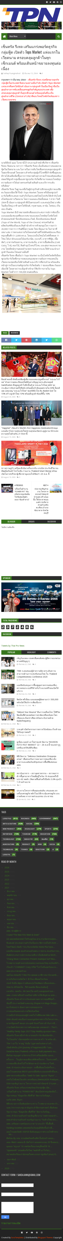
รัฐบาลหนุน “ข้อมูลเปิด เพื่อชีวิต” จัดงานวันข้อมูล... (29, 1095)
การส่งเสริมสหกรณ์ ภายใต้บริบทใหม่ (22, 1011)
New (40, 844)
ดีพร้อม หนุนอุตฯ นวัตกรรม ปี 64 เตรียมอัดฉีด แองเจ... (30, 1055)
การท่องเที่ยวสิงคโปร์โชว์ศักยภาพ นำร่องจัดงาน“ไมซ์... (31, 1063)
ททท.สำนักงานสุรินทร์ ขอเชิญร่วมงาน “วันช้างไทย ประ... (32, 1120)
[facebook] (47, 2)
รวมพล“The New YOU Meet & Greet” (23, 935)
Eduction (40, 849)
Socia (52, 844)
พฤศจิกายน (12, 895)
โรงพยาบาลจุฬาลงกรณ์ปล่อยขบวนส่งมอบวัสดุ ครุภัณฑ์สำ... (33, 963)
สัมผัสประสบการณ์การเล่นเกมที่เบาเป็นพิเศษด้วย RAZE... (31, 955)
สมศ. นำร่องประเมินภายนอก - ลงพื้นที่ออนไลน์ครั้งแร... (31, 1067)
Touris (24, 849)
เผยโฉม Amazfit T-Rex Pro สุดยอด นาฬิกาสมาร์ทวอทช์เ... (32, 975)
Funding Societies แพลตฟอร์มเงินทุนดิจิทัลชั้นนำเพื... (30, 1128)
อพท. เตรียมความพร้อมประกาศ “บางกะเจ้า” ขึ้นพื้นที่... (30, 1124)
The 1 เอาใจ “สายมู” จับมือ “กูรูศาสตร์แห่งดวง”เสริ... (29, 1043)
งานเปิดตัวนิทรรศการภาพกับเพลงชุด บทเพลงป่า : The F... (32, 1027)
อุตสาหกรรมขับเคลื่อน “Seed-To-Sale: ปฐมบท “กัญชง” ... (31, 1075)
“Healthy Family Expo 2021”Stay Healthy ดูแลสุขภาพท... (31, 1031)
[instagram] (60, 2)
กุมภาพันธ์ (12, 1159)
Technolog (8, 849)
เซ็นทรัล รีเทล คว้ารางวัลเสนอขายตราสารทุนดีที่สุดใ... (31, 999)
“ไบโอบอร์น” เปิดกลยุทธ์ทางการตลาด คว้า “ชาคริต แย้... (31, 1039)
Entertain (7, 834)
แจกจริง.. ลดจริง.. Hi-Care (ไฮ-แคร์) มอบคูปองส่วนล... (30, 991)
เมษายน (11, 923)
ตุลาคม (10, 899)
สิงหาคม (11, 907)
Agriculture (8, 844)
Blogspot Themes (45, 1237)
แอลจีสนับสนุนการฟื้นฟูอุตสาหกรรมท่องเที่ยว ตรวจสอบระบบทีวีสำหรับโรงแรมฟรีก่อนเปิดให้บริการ (37, 688)
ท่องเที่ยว (45, 839)
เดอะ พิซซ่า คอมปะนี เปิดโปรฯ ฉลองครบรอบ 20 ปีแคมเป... (33, 1142)
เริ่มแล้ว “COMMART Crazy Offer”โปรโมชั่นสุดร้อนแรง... (32, 967)
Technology (8, 839)
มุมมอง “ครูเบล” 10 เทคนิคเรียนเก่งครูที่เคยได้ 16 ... (29, 1146)
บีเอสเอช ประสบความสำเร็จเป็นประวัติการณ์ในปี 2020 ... (32, 943)
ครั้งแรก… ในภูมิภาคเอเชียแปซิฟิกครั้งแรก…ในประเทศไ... (32, 1059)
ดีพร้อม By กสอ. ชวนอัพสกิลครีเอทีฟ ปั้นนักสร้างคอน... (30, 1138)
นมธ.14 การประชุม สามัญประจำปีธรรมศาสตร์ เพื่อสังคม (32, 1107)
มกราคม (11, 1163)
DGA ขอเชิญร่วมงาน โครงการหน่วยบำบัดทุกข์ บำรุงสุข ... (32, 1083)
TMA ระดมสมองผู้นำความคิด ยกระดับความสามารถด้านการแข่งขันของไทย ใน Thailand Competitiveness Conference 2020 (37, 674)
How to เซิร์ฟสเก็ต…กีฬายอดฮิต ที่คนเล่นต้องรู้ (27, 987)
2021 (7, 888)
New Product (9, 829)
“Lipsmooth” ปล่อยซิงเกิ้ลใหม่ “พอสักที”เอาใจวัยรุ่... (28, 1150)
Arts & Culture (9, 824)
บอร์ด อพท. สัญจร (14, 1100)
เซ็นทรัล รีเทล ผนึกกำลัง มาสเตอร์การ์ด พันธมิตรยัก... (30, 1035)
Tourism (26, 834)
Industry (28, 839)
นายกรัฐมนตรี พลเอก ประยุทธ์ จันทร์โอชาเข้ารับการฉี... (31, 1023)
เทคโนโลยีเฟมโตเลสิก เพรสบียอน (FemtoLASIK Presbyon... (33, 1079)
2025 (7, 872)
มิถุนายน (11, 915)
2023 (7, 879)
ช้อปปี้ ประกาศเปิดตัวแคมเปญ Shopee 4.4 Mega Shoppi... (32, 1003)
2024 (7, 875)
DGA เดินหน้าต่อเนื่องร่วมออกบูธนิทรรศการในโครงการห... (32, 1019)
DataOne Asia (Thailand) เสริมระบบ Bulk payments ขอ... (31, 1051)
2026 (7, 867)
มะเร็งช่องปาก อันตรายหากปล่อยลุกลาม (24, 1007)
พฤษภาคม (11, 919)
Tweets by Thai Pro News (12, 646)
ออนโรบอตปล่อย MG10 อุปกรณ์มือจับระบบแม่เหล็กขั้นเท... (32, 1071)
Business (14, 333)
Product (26, 844)
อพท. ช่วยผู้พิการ (13, 931)
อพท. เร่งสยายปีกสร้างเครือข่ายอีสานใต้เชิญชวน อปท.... (31, 995)
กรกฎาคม (11, 911)
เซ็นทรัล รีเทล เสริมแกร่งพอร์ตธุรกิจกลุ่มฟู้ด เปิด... (28, 1087)
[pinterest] (57, 2)
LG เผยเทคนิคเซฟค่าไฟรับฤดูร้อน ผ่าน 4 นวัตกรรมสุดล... (31, 939)
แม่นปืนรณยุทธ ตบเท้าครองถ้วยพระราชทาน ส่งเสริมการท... (33, 951)
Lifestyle (7, 819)
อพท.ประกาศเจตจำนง (16, 971)
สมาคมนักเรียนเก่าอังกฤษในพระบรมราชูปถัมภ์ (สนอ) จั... (31, 1154)
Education (45, 834)
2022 (7, 884)
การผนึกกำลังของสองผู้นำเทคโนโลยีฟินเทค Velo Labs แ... (32, 1015)
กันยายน (11, 903)
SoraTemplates (17, 1237)
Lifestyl (6, 855)
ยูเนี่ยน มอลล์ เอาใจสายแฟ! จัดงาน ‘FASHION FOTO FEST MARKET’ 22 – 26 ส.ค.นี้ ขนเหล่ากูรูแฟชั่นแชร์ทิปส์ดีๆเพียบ (38, 745)
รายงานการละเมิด (11, 1223)
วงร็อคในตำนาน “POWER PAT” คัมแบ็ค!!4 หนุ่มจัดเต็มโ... (32, 1091)
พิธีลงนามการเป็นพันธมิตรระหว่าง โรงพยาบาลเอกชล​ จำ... (32, 1103)
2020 (7, 1168)
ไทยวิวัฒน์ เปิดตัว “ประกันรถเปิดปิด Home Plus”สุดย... (30, 947)
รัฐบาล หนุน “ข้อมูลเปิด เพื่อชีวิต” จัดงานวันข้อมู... (28, 1112)
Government (45, 819)
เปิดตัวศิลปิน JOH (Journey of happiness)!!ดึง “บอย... (29, 1047)
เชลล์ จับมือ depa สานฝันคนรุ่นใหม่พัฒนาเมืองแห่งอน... (31, 983)
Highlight (30, 829)
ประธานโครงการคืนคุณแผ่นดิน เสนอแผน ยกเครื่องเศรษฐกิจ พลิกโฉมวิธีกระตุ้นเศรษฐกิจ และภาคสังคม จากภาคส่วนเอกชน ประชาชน (38, 793)
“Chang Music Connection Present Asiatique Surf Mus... (31, 959)
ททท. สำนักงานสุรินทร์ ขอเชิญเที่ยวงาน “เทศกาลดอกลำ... (32, 1116)
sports (48, 829)
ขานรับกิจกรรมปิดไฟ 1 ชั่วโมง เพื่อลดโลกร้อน (27, 979)
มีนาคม (10, 927)
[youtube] (54, 2)
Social (29, 824)
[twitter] (50, 2)
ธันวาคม (11, 891)
